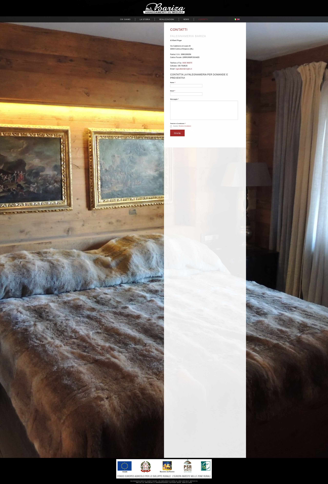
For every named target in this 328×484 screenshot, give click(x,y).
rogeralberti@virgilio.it (184, 69)
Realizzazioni (166, 19)
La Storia (145, 19)
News (186, 19)
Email (172, 91)
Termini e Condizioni (178, 123)
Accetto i (182, 126)
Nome (172, 82)
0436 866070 (187, 63)
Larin (190, 482)
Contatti (203, 19)
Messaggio (174, 99)
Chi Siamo (125, 19)
